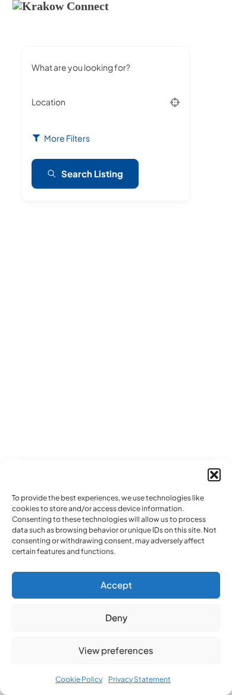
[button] (214, 475)
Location (48, 101)
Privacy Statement (139, 679)
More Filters (67, 138)
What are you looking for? (81, 67)
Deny (116, 617)
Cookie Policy (78, 679)
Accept (116, 584)
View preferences (116, 650)
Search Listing (92, 173)
